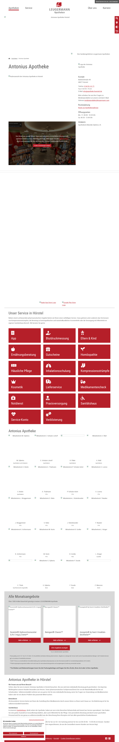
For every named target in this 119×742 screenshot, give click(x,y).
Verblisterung (54, 419)
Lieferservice (54, 387)
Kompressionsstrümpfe (95, 371)
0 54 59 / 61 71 (89, 86)
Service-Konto (19, 419)
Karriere (106, 7)
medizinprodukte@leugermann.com (96, 100)
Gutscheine (53, 354)
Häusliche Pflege (21, 371)
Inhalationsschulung (58, 371)
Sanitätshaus (89, 403)
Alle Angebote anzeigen (59, 648)
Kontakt (56, 738)
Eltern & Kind (88, 338)
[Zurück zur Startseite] (59, 8)
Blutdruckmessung (57, 338)
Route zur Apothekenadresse (88, 108)
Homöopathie (89, 354)
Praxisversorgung (56, 403)
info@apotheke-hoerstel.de (92, 91)
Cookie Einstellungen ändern (42, 146)
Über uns (92, 7)
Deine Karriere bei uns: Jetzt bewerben (107, 1)
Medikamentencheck (93, 387)
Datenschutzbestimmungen (36, 720)
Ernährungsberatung (23, 354)
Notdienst (17, 403)
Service (28, 7)
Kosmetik (17, 387)
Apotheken (14, 7)
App (13, 338)
